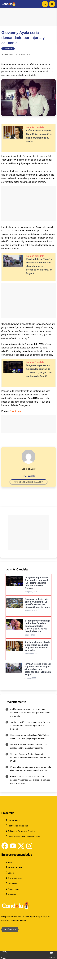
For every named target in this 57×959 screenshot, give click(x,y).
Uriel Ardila (8, 55)
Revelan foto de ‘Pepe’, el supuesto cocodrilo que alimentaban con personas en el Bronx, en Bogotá (39, 266)
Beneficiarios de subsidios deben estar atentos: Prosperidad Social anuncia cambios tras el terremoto (30, 779)
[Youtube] (13, 845)
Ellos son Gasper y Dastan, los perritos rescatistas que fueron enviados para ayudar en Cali (30, 757)
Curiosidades (8, 48)
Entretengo (15, 411)
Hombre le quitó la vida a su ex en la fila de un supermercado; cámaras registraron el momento (30, 725)
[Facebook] (4, 845)
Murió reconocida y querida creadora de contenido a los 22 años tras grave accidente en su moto (30, 712)
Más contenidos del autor (28, 482)
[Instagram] (29, 845)
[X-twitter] (21, 845)
